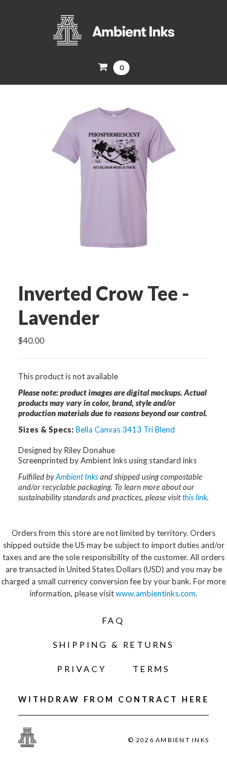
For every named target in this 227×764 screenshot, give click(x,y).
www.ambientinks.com (156, 593)
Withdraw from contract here (113, 699)
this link (194, 497)
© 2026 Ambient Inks (168, 739)
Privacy (82, 669)
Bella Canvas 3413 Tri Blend (125, 429)
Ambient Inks (113, 30)
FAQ (113, 620)
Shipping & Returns (113, 644)
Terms (151, 669)
